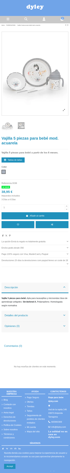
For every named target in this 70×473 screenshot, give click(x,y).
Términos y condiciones (9, 436)
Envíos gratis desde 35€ (13, 248)
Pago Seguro (33, 397)
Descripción (11, 287)
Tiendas (30, 406)
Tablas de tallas (14, 160)
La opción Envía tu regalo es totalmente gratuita (24, 241)
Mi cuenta (31, 427)
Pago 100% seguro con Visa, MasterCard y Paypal (25, 254)
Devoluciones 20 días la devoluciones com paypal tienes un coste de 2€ (35, 260)
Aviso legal (9, 412)
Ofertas (30, 402)
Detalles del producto (16, 315)
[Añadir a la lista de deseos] (18, 224)
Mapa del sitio (33, 431)
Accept (10, 466)
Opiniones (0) (12, 326)
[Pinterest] (10, 235)
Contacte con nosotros (10, 406)
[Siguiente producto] (67, 25)
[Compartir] (3, 235)
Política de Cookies (12, 425)
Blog (6, 400)
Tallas (29, 411)
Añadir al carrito (37, 216)
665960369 (56, 422)
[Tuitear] (6, 235)
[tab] (35, 242)
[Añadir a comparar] (52, 224)
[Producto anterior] (66, 25)
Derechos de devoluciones (10, 419)
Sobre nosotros (11, 429)
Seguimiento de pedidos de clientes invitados (36, 419)
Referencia (7, 183)
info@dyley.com (58, 427)
